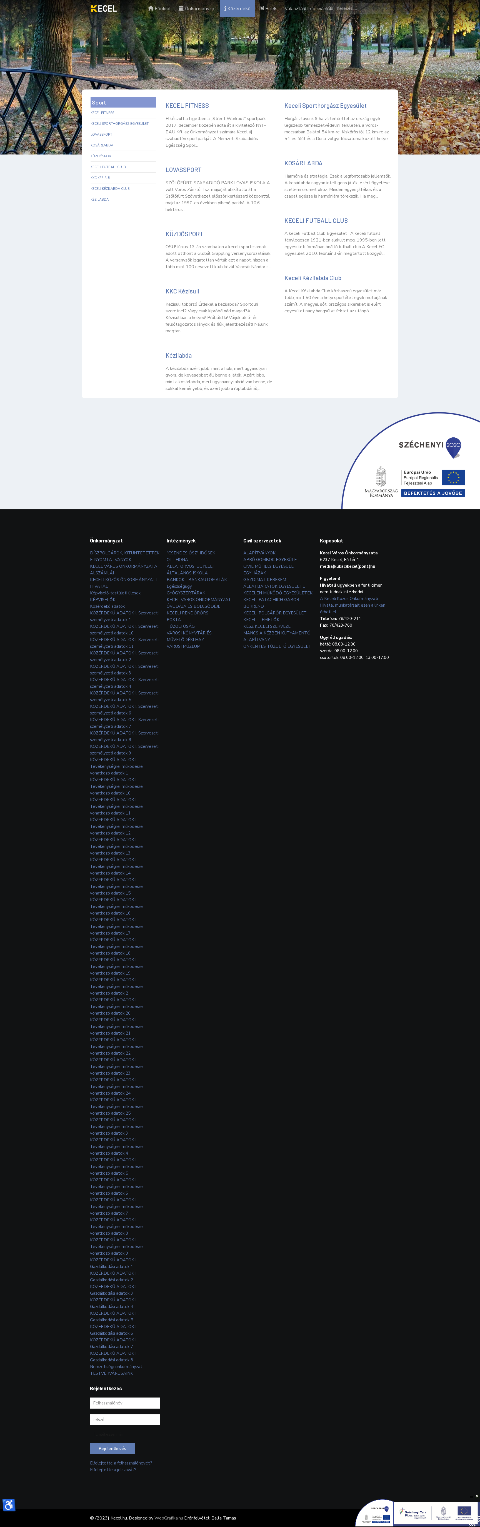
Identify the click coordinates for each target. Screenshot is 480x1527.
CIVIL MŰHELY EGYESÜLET (270, 566)
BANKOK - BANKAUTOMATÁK (197, 579)
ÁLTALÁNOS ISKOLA (187, 573)
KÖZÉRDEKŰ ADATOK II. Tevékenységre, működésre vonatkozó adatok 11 (116, 806)
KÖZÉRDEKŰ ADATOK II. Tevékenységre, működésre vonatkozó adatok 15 (116, 886)
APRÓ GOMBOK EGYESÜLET (271, 559)
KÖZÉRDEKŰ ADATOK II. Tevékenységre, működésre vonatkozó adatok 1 (116, 766)
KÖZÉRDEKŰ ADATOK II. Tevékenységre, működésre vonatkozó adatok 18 (116, 946)
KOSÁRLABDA (102, 145)
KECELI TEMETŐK (261, 619)
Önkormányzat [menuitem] (200, 8)
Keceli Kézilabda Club (110, 188)
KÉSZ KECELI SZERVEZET (268, 626)
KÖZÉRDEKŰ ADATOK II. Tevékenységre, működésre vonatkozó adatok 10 (116, 786)
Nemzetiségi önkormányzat (116, 1366)
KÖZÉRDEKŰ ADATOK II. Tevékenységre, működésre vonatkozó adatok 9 (116, 1246)
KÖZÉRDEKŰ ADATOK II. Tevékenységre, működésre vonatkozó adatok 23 (116, 1066)
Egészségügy (179, 586)
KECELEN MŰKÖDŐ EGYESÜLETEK (277, 593)
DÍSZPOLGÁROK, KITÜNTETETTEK (124, 553)
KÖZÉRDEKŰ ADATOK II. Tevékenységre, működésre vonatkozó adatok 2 (116, 986)
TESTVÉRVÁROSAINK (111, 1373)
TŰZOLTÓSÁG (181, 626)
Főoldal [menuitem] (162, 8)
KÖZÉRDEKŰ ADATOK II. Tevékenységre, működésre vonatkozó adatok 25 (116, 1106)
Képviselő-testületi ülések (115, 593)
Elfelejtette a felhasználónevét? (121, 1463)
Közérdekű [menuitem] (239, 8)
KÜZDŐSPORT (102, 156)
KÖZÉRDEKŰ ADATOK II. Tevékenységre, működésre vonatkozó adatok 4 (116, 1146)
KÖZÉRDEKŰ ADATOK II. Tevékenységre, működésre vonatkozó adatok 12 (116, 826)
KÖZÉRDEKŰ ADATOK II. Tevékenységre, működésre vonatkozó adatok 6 (116, 1186)
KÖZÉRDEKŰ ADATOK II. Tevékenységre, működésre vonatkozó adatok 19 (116, 966)
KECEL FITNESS (102, 113)
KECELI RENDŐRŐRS (187, 613)
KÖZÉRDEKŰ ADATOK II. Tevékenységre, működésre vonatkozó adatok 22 (116, 1046)
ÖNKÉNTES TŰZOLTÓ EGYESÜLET (277, 646)
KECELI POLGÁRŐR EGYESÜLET (275, 613)
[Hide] (471, 1496)
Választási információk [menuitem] (308, 8)
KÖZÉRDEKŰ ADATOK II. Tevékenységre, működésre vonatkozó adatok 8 (116, 1226)
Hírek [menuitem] (270, 8)
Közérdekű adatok (107, 606)
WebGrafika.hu (168, 1518)
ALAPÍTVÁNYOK (259, 553)
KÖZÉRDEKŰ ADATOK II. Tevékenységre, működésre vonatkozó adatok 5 (116, 1166)
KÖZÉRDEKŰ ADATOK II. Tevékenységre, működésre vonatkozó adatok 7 (116, 1206)
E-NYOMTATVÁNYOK (110, 559)
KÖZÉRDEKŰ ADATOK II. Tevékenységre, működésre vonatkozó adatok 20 (116, 1006)
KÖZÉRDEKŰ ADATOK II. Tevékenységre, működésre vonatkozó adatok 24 (116, 1086)
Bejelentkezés (112, 1448)
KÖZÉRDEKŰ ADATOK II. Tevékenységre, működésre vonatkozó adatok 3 (116, 1126)
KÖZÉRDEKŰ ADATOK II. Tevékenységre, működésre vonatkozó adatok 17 (116, 926)
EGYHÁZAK (254, 573)
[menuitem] (104, 8)
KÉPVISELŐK (103, 599)
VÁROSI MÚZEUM (184, 646)
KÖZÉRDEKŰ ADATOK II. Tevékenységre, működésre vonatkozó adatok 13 (116, 846)
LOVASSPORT (101, 134)
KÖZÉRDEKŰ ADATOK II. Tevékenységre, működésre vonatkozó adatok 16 (116, 906)
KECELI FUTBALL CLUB (108, 167)
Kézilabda (100, 199)
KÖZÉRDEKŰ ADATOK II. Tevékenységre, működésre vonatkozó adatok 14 (116, 866)
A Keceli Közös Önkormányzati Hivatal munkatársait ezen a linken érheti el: (352, 605)
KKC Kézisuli (101, 178)
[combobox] (358, 8)
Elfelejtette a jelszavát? (113, 1470)
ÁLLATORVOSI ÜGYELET (191, 566)
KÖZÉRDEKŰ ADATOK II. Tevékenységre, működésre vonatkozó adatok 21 (116, 1026)
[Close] (477, 1496)
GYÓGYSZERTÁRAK (186, 593)
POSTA (174, 619)
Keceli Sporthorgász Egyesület (120, 123)
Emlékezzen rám (110, 1434)
